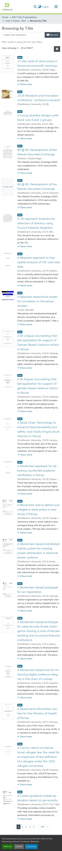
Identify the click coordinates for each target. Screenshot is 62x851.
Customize (31, 846)
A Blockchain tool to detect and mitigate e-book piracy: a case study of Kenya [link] (38, 509)
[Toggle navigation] (56, 7)
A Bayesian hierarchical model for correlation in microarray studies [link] (37, 301)
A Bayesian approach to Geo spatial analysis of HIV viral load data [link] (38, 262)
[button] (7, 6)
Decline (19, 846)
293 (42, 826)
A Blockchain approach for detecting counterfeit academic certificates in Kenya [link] (37, 470)
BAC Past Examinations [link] (24, 17)
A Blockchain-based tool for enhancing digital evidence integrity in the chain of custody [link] (38, 674)
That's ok (7, 846)
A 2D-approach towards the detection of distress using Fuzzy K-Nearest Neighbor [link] (36, 223)
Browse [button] (53, 35)
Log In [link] (45, 6)
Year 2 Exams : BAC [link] (15, 20)
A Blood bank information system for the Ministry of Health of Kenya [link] (37, 713)
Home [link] (5, 17)
